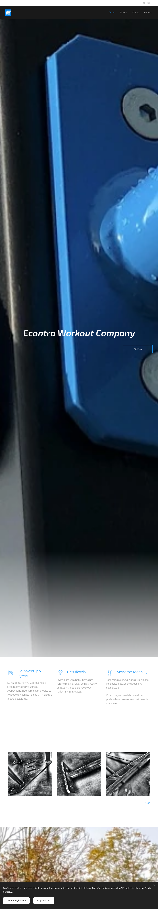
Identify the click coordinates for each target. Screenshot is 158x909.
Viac (147, 802)
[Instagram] (148, 3)
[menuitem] (112, 12)
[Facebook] (144, 3)
